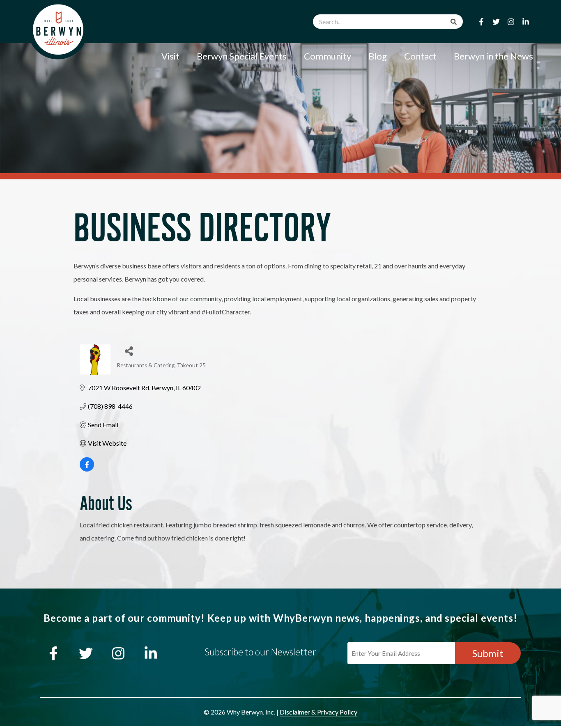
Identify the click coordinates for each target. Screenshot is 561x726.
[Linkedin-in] (525, 21)
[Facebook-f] (481, 21)
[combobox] (388, 21)
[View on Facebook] (87, 469)
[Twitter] (496, 21)
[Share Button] (126, 349)
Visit (170, 56)
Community (327, 56)
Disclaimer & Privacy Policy (318, 712)
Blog (377, 56)
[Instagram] (511, 21)
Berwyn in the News (493, 56)
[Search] (454, 21)
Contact (420, 56)
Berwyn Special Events (242, 56)
